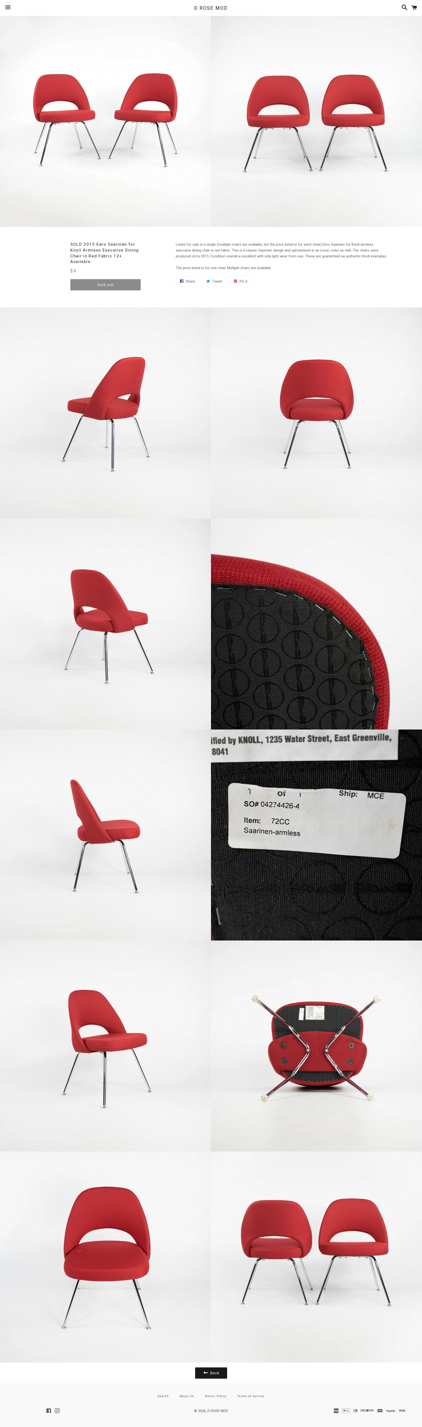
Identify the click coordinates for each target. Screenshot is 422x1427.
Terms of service (250, 1396)
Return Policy (216, 1396)
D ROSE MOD (211, 8)
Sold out (105, 285)
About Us (186, 1396)
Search (163, 1396)
